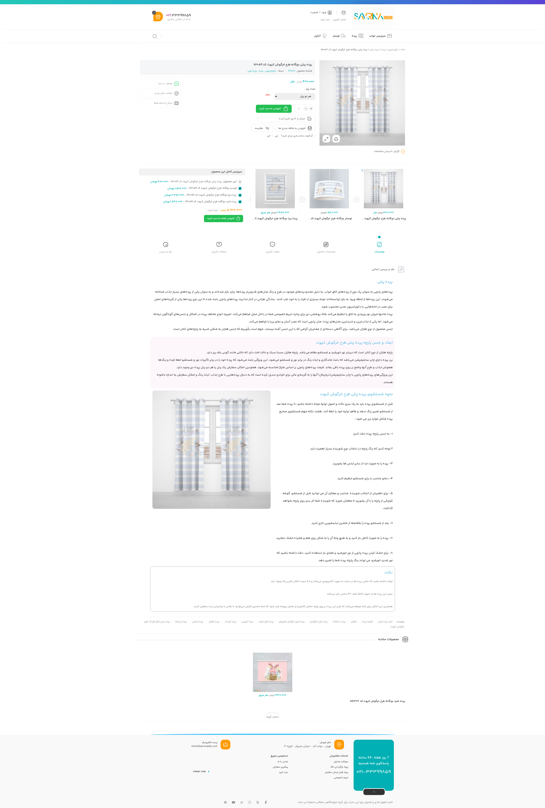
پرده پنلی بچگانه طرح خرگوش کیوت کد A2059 (379, 218)
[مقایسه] (388, 227)
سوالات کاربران (219, 252)
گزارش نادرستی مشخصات (386, 151)
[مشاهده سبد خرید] (158, 16)
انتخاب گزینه (395, 227)
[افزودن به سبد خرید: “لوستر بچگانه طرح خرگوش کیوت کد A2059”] (341, 227)
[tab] (379, 248)
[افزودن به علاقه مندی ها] (382, 227)
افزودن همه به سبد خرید (221, 218)
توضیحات (379, 252)
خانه (403, 49)
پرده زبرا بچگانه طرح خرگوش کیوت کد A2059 (271, 218)
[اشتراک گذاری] (336, 139)
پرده (383, 49)
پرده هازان (214, 622)
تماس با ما (283, 762)
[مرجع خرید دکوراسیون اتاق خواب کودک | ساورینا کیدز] (373, 17)
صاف (267, 95)
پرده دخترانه (339, 622)
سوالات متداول (341, 762)
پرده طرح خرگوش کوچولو (291, 622)
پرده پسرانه (181, 622)
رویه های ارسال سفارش (336, 772)
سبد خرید (325, 19)
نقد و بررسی (165, 252)
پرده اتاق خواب (266, 622)
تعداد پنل (310, 89)
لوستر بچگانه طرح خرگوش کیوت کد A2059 (327, 218)
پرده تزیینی (247, 622)
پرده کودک (230, 622)
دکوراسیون (393, 49)
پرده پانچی (197, 622)
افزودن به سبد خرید (270, 109)
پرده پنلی (374, 49)
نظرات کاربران (273, 252)
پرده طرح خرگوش (318, 622)
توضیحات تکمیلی (326, 252)
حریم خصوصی (341, 777)
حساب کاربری (339, 19)
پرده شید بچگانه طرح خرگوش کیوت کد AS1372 (377, 701)
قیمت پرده (367, 622)
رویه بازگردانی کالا (339, 767)
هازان (353, 622)
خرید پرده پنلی (385, 622)
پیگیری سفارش (280, 767)
